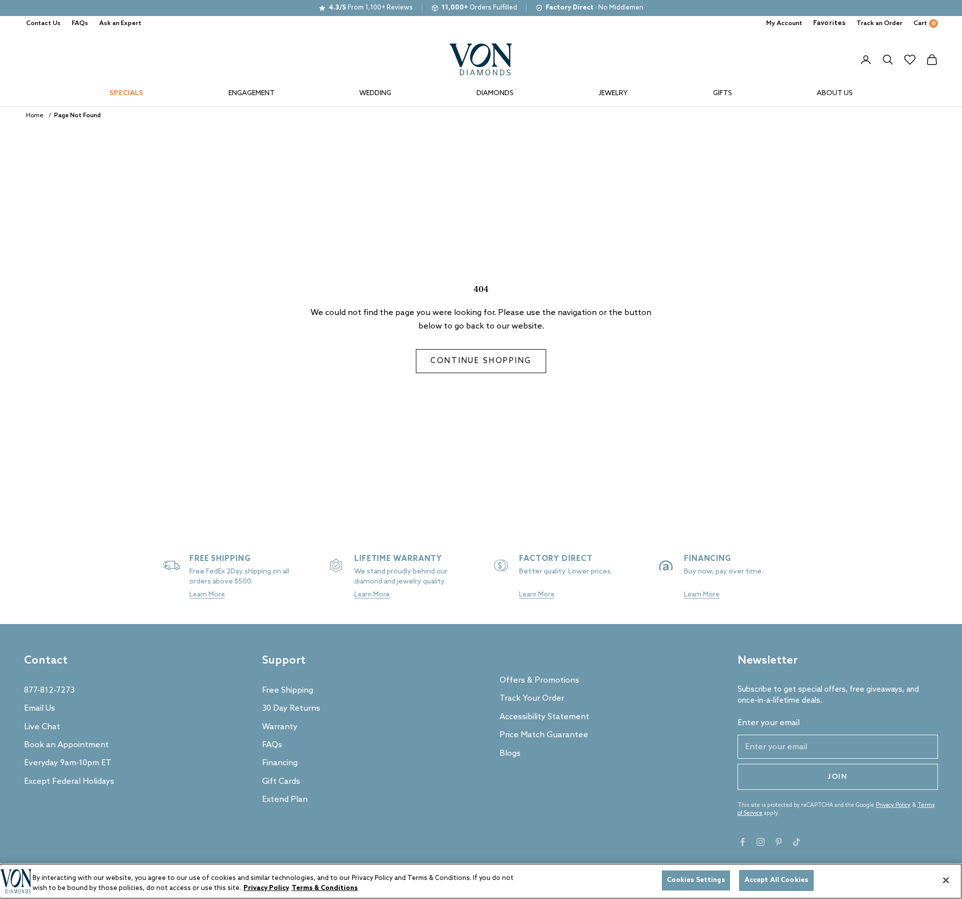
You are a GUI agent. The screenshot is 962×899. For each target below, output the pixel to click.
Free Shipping (287, 690)
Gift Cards (281, 781)
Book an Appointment (66, 745)
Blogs (510, 753)
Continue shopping (481, 361)
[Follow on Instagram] (761, 842)
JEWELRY (613, 93)
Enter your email (769, 723)
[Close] (946, 880)
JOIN (838, 777)
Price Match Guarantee (544, 735)
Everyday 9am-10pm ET (67, 763)
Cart (924, 23)
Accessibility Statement (544, 717)
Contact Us (43, 23)
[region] (481, 881)
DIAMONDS (495, 93)
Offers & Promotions (539, 680)
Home (35, 115)
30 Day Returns (291, 708)
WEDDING (375, 93)
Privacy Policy (893, 805)
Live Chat (42, 727)
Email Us (39, 708)
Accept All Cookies (776, 880)
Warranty (280, 727)
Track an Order (879, 23)
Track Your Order (532, 698)
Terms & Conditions (325, 888)
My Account (784, 23)
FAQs (80, 23)
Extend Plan (285, 799)
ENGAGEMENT (251, 93)
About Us (835, 93)
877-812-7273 (49, 690)
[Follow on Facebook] (743, 842)
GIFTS (722, 93)
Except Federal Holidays (69, 781)
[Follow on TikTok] (797, 842)
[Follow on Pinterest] (779, 842)
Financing (280, 763)
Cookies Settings (696, 880)
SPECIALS (126, 93)
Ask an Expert (120, 23)
